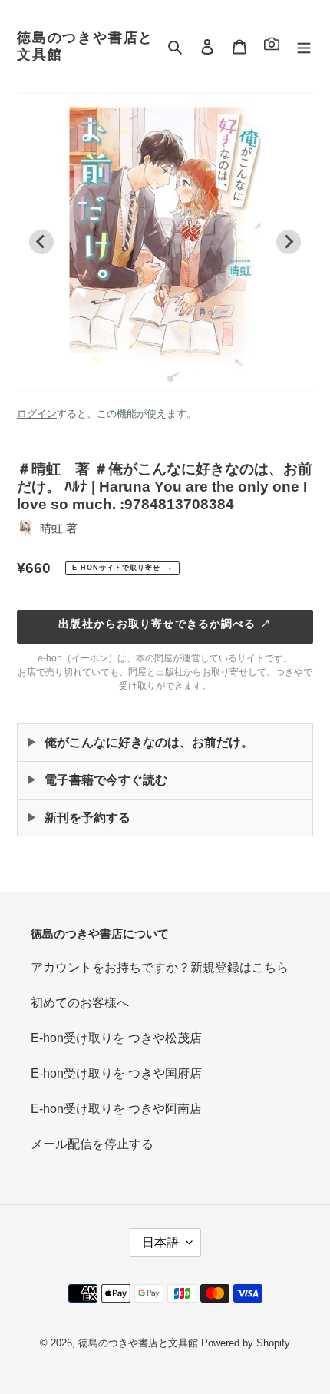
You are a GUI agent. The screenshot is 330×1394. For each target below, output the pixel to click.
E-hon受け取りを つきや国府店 (116, 1073)
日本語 (160, 1242)
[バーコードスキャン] (272, 46)
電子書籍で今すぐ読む (106, 779)
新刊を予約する (87, 817)
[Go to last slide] (41, 242)
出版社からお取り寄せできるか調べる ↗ (164, 624)
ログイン (37, 413)
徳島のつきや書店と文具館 (85, 46)
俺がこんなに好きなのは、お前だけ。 (149, 742)
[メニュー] (304, 47)
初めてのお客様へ (80, 1002)
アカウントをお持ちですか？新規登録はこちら (160, 967)
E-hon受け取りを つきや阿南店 (116, 1108)
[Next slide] (288, 242)
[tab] (159, 378)
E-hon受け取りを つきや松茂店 (116, 1038)
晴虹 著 (59, 528)
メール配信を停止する (92, 1144)
